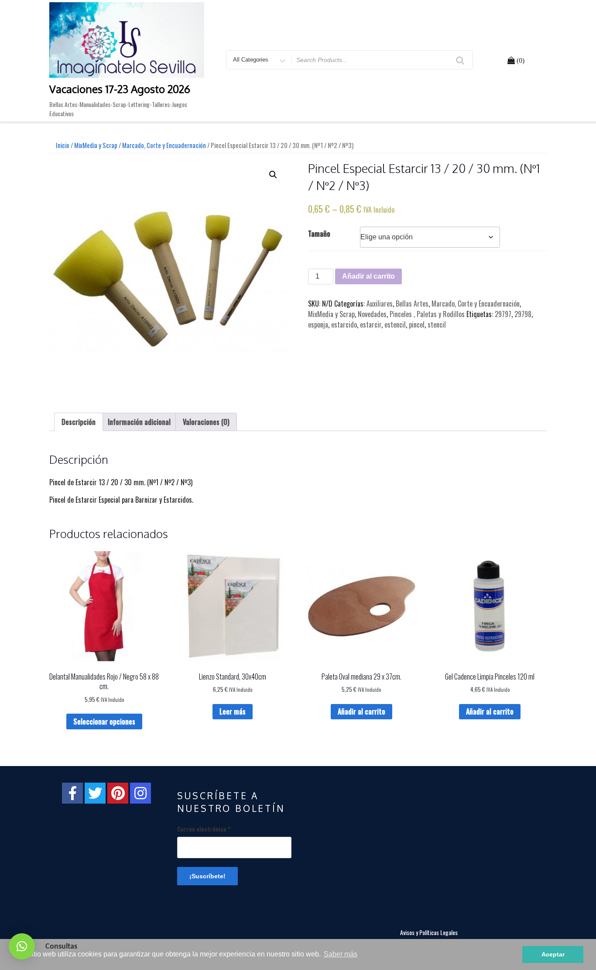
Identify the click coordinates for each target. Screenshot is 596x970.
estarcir (370, 324)
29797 (503, 314)
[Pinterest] (117, 793)
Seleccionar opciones (104, 721)
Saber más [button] (340, 954)
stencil (437, 324)
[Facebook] (72, 793)
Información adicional (139, 422)
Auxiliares (380, 303)
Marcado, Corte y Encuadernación (164, 145)
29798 (522, 314)
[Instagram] (140, 793)
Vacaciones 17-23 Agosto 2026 (119, 89)
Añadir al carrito (368, 276)
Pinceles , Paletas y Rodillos (427, 314)
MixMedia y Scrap (95, 145)
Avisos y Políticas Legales (429, 932)
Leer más (232, 711)
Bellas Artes (412, 303)
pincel (417, 324)
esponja (318, 324)
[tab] (78, 422)
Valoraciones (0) (206, 422)
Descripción (79, 422)
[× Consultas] (22, 946)
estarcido (344, 324)
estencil (395, 324)
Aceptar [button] (553, 954)
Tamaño (319, 233)
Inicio (62, 145)
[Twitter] (95, 793)
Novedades (372, 314)
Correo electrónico (203, 828)
